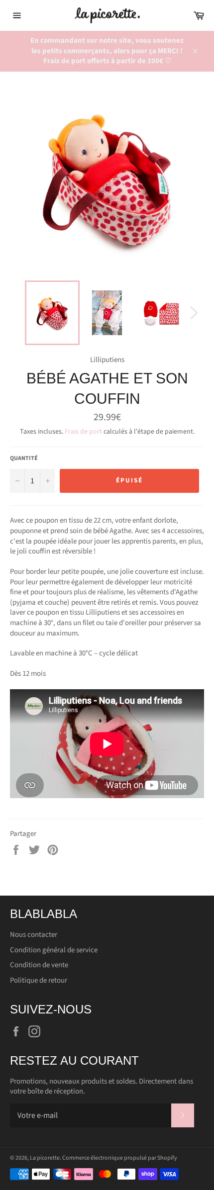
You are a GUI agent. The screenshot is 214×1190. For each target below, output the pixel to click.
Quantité (24, 458)
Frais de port (83, 432)
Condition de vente (39, 965)
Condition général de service (54, 950)
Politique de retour (38, 980)
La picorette (45, 1158)
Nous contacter (33, 934)
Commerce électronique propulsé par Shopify (119, 1158)
